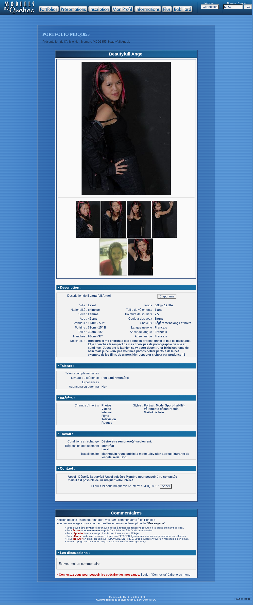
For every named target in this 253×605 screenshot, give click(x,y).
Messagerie (156, 523)
